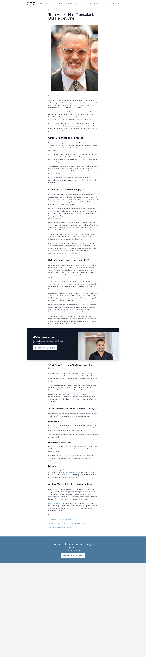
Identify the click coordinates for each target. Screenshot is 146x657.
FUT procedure (83, 304)
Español (105, 3)
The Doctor (53, 3)
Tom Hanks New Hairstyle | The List (60, 527)
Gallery (78, 3)
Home (50, 10)
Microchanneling (87, 3)
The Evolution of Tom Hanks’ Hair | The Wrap (62, 519)
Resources (97, 3)
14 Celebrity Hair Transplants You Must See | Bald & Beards (67, 523)
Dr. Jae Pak (65, 455)
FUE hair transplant (84, 446)
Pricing (60, 3)
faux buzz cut (64, 387)
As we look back (53, 503)
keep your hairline (72, 472)
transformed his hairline (73, 126)
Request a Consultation (45, 348)
